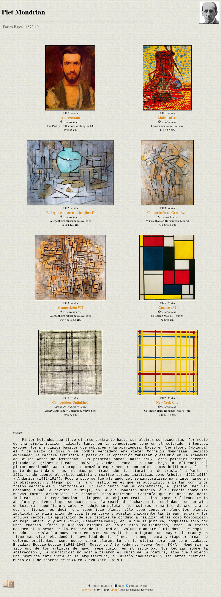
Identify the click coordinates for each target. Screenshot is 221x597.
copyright (87, 589)
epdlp (114, 589)
